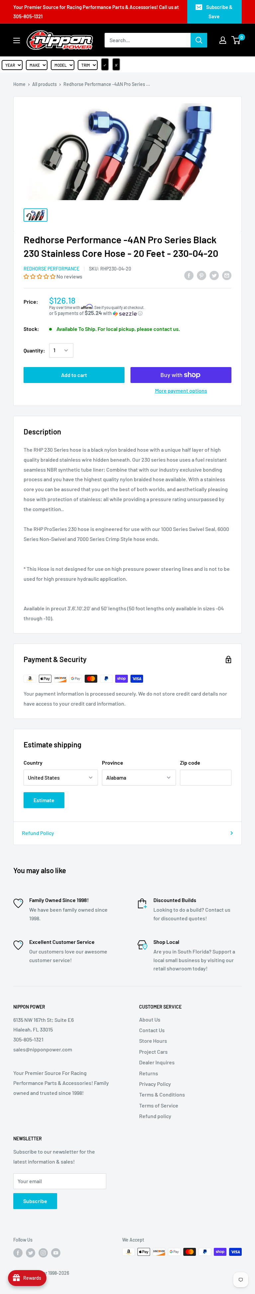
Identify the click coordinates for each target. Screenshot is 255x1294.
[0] (236, 40)
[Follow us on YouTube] (55, 1252)
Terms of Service (158, 1105)
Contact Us (152, 1030)
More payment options (181, 390)
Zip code (190, 762)
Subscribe (35, 1201)
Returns (148, 1073)
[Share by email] (226, 275)
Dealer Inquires (157, 1062)
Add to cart (74, 375)
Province (112, 762)
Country (33, 762)
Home (19, 84)
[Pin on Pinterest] (201, 275)
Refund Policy (38, 833)
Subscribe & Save (219, 11)
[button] (40, 276)
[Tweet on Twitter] (214, 275)
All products (44, 84)
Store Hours (153, 1040)
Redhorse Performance (51, 268)
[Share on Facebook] (189, 275)
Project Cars (153, 1051)
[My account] (222, 40)
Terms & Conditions (162, 1094)
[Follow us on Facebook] (18, 1252)
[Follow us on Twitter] (30, 1252)
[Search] (199, 40)
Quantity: (34, 350)
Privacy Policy (155, 1084)
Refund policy (155, 1116)
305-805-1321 (27, 16)
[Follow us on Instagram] (43, 1252)
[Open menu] (16, 40)
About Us (149, 1019)
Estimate (44, 800)
